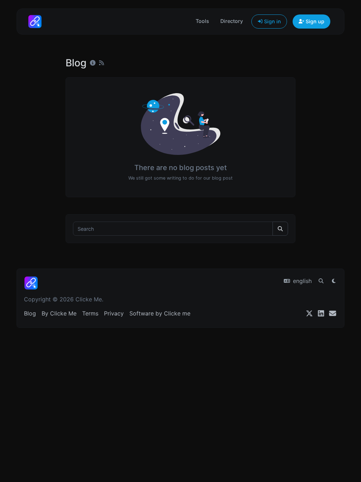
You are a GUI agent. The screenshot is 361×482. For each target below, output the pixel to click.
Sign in (272, 21)
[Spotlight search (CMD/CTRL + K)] (321, 280)
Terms (90, 313)
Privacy (114, 313)
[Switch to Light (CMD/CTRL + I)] (333, 280)
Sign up (314, 21)
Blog (30, 313)
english (301, 280)
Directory (231, 21)
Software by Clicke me (159, 313)
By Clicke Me (59, 313)
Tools (202, 21)
